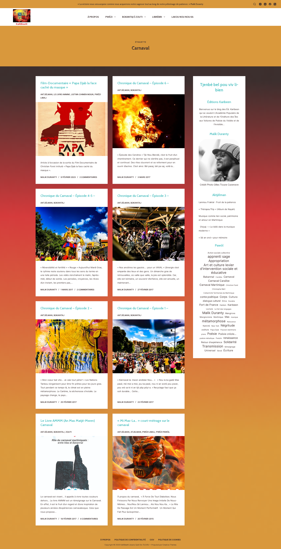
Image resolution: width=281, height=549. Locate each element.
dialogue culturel (212, 300)
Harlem (223, 305)
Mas (227, 316)
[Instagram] (260, 4)
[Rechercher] (254, 4)
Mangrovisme (206, 317)
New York (215, 326)
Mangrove (230, 313)
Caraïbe (219, 277)
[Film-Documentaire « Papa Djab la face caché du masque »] (72, 129)
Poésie (212, 333)
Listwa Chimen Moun (82, 94)
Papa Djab (214, 330)
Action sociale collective (219, 253)
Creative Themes (169, 545)
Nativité (206, 326)
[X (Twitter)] (275, 4)
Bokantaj (136, 90)
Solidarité (230, 342)
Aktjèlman (46, 94)
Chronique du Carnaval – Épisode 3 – (143, 196)
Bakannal (208, 276)
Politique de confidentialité (130, 539)
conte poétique (209, 296)
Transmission (212, 346)
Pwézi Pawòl (163, 432)
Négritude (228, 325)
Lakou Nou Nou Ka (182, 16)
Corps (223, 296)
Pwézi (109, 16)
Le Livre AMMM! (62, 94)
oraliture (205, 329)
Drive (224, 301)
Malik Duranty (219, 134)
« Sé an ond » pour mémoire (213, 237)
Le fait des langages (222, 309)
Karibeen (233, 304)
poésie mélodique (207, 338)
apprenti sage (219, 256)
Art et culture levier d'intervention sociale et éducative (218, 268)
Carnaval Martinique (212, 284)
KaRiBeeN (21, 24)
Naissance (231, 322)
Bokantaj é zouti (132, 16)
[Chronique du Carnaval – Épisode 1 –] (149, 346)
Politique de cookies (169, 539)
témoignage (230, 346)
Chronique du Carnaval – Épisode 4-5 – (67, 196)
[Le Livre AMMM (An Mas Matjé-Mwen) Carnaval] (72, 463)
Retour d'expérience (211, 342)
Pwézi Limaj (148, 432)
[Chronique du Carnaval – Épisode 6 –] (149, 121)
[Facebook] (270, 4)
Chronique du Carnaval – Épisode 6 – (143, 83)
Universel (209, 350)
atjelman (136, 432)
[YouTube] (265, 4)
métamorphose (214, 321)
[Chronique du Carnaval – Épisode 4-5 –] (72, 234)
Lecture (209, 309)
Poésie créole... (227, 333)
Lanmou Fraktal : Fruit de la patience (217, 202)
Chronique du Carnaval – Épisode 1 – (142, 308)
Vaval (219, 350)
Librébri (157, 16)
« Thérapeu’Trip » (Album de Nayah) (217, 209)
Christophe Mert (218, 289)
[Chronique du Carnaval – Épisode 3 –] (149, 234)
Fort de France (208, 304)
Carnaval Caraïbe (218, 280)
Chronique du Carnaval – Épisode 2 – (66, 308)
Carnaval (229, 276)
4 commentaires (89, 519)
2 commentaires (88, 177)
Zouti (69, 432)
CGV (152, 539)
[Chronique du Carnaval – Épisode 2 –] (72, 346)
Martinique (218, 317)
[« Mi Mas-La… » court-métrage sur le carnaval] (149, 463)
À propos (93, 16)
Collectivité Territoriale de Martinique (218, 293)
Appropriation (218, 261)
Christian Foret (232, 285)
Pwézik (219, 338)
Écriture (228, 350)
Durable (231, 301)
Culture (233, 296)
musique (234, 317)
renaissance (230, 337)
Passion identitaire (228, 330)
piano (203, 334)
